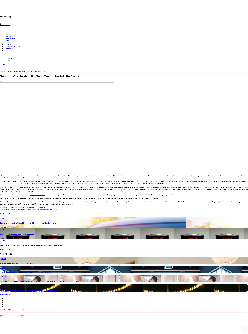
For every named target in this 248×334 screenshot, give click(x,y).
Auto (7, 34)
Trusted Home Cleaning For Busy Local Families (18, 263)
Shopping (9, 48)
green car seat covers (13, 187)
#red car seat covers (38, 71)
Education (9, 40)
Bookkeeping (10, 38)
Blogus (25, 310)
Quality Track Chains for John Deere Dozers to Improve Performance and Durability (32, 245)
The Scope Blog (5, 17)
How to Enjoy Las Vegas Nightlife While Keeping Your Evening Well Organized (29, 290)
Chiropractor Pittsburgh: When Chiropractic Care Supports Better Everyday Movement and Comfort (39, 281)
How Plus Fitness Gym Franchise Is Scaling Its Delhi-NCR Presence (25, 272)
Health (8, 44)
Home (8, 32)
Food (8, 42)
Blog (3, 268)
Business (9, 36)
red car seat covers (37, 195)
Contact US (10, 50)
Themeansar (34, 310)
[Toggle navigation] (1, 23)
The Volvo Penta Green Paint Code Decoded (17, 234)
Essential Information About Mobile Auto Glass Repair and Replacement (28, 223)
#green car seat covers (22, 71)
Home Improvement (13, 46)
